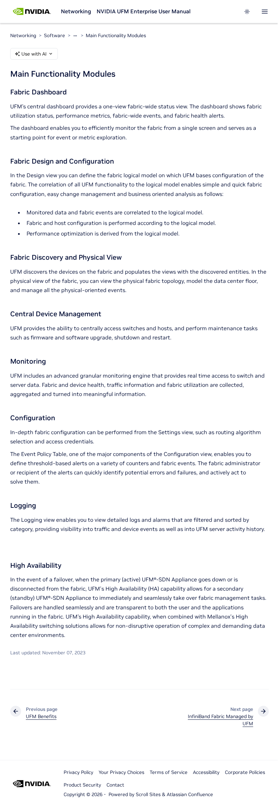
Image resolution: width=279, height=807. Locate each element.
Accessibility (206, 772)
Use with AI (34, 54)
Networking (76, 11)
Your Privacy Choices (121, 772)
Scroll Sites (148, 794)
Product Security (82, 785)
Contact (115, 785)
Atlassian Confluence (190, 794)
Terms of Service (168, 772)
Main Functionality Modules (116, 35)
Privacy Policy (78, 772)
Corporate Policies (245, 772)
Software (54, 35)
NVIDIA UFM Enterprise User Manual (144, 11)
